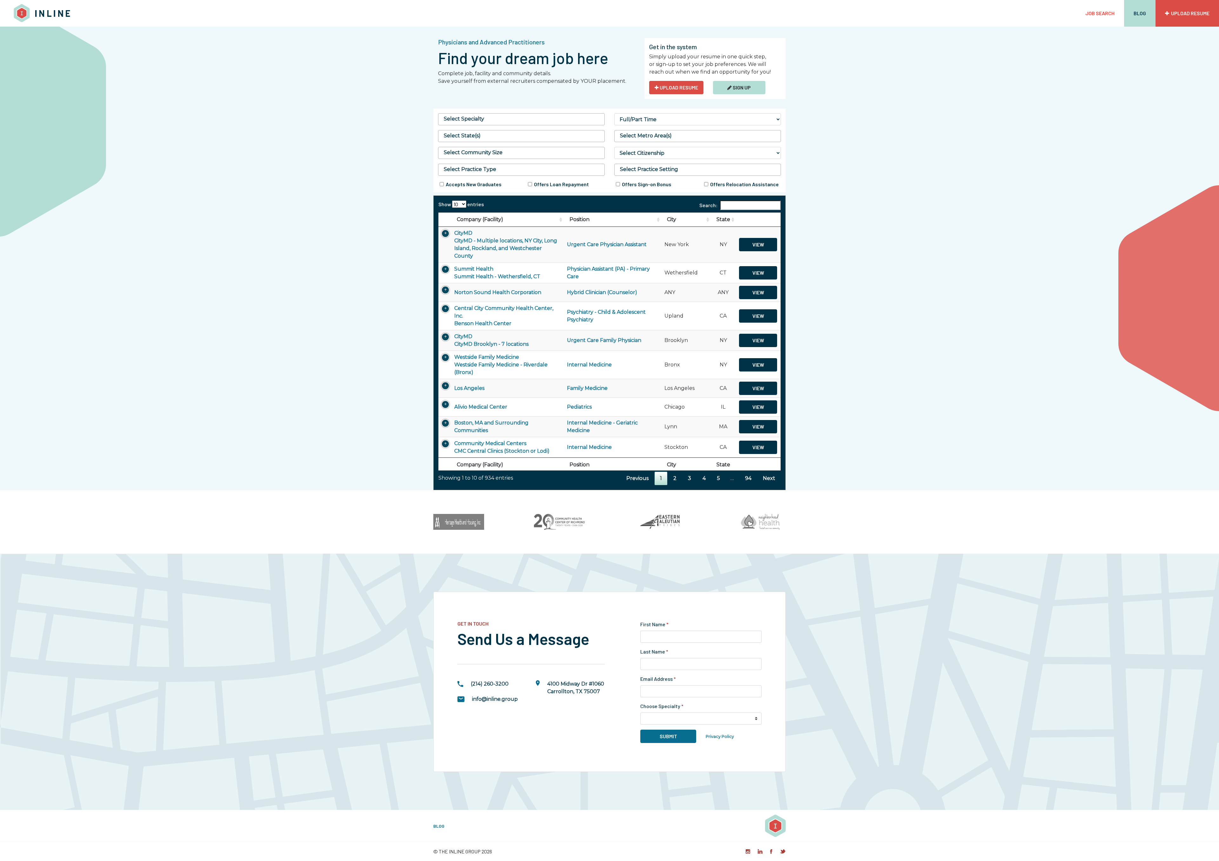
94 (748, 478)
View (758, 244)
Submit (668, 736)
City (671, 219)
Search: (708, 205)
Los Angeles (469, 388)
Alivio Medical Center (480, 407)
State (723, 219)
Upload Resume (1189, 13)
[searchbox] (521, 119)
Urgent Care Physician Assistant (607, 244)
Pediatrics (579, 407)
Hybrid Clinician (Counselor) (602, 292)
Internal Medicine (589, 365)
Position (580, 219)
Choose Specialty (661, 706)
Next (769, 478)
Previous (637, 478)
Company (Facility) (480, 219)
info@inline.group (495, 699)
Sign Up (741, 87)
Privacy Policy (720, 736)
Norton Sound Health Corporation (497, 292)
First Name (654, 624)
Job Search (1100, 13)
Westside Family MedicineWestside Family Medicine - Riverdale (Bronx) (501, 364)
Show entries (461, 204)
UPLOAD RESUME (678, 87)
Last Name (654, 651)
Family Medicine (587, 388)
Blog (1140, 13)
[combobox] (521, 119)
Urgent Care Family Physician (604, 340)
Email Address (658, 679)
